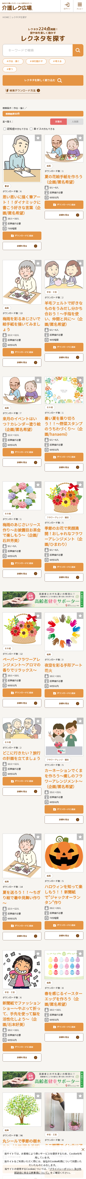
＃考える (57, 61)
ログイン (67, 9)
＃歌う (9, 69)
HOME (6, 17)
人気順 (75, 121)
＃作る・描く (13, 61)
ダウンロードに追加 (24, 235)
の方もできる (17, 128)
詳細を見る (22, 246)
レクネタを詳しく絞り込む (39, 80)
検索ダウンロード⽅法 (23, 90)
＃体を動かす (36, 61)
